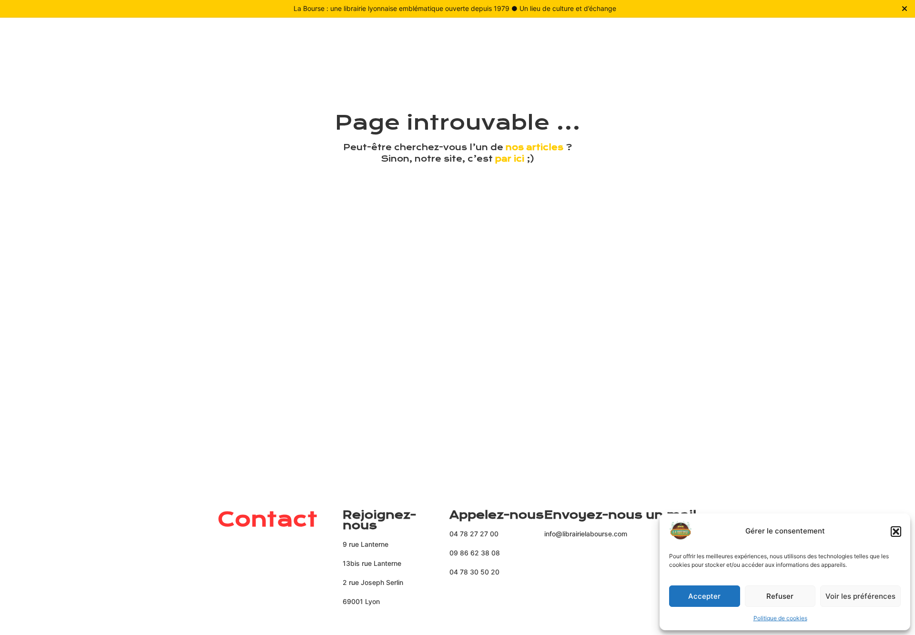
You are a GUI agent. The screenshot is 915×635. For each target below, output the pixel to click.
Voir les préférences (860, 596)
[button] (896, 531)
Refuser (779, 596)
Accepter (704, 596)
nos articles (534, 147)
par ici (509, 159)
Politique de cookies (780, 618)
